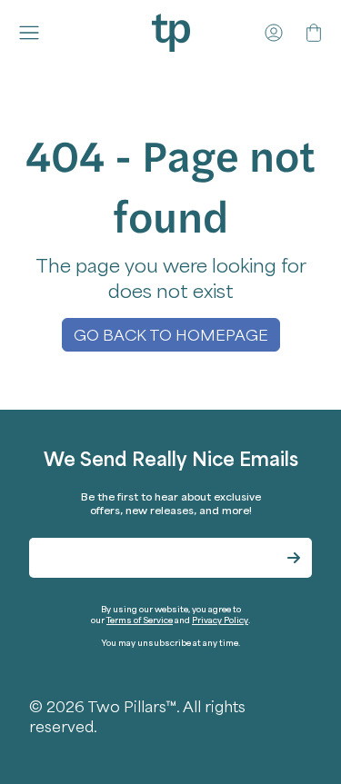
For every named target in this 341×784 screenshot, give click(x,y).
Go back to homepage (171, 334)
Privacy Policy (220, 619)
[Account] (274, 33)
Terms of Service (139, 619)
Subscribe (294, 558)
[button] (32, 33)
